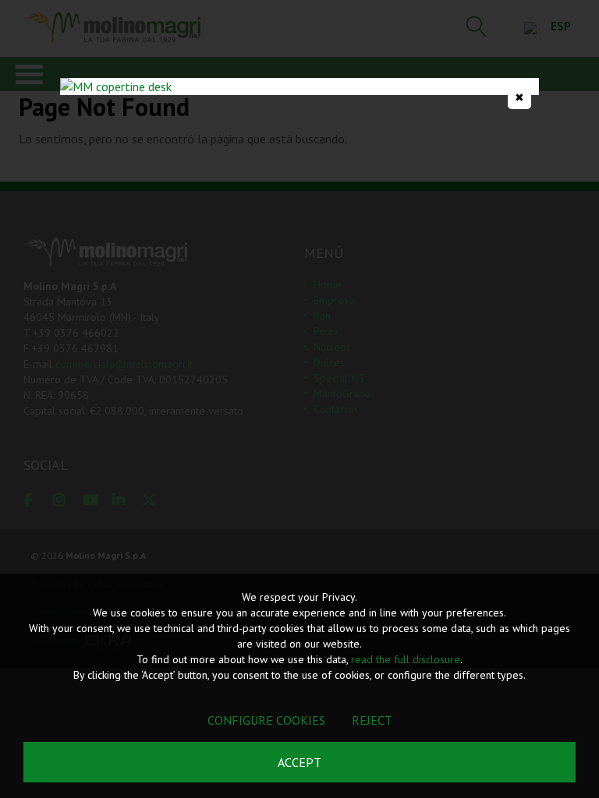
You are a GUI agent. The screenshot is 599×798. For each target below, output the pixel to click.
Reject (372, 720)
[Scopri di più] (299, 86)
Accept (299, 762)
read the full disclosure (405, 659)
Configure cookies (266, 720)
